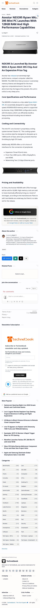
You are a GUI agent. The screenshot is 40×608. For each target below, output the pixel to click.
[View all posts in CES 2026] (29, 469)
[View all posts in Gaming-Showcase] (29, 494)
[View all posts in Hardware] (11, 503)
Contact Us (25, 581)
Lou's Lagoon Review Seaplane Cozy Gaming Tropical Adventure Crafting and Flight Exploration (19, 414)
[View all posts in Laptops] (29, 503)
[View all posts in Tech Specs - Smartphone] (11, 540)
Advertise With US (8, 596)
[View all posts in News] (11, 519)
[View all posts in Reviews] (11, 523)
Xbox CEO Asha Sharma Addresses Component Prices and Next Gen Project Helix (20, 447)
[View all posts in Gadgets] (29, 486)
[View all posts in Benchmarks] (11, 465)
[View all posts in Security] (29, 523)
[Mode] (37, 3)
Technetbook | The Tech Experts (17, 602)
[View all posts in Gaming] (11, 494)
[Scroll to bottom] (36, 600)
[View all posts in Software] (11, 532)
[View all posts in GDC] (11, 498)
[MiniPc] (4, 249)
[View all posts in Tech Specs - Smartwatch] (29, 540)
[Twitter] (10, 570)
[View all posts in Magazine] (29, 507)
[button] (7, 258)
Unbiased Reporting (9, 598)
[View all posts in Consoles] (11, 478)
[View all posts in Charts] (11, 474)
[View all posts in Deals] (11, 482)
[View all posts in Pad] (29, 519)
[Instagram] (6, 570)
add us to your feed (26, 223)
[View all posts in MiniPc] (11, 511)
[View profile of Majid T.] (11, 235)
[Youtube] (13, 570)
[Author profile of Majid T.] (5, 33)
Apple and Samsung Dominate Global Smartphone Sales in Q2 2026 (17, 454)
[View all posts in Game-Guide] (11, 490)
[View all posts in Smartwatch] (29, 527)
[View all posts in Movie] (11, 515)
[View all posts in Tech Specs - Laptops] (29, 536)
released (14, 76)
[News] (3, 9)
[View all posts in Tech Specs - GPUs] (11, 536)
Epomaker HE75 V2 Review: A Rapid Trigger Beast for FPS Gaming (19, 434)
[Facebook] (3, 570)
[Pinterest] (20, 570)
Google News (13, 223)
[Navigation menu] (2, 3)
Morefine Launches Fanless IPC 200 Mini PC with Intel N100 (19, 441)
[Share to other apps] (26, 258)
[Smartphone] (24, 9)
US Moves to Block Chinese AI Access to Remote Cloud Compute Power (21, 421)
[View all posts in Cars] (29, 465)
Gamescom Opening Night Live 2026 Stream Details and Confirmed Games (20, 406)
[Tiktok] (16, 570)
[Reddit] (33, 570)
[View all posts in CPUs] (29, 478)
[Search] (34, 3)
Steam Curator (26, 596)
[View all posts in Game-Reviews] (29, 490)
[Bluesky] (23, 570)
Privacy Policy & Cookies (29, 586)
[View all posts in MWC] (29, 515)
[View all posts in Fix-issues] (11, 486)
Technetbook (29, 244)
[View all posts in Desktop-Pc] (29, 482)
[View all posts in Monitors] (29, 511)
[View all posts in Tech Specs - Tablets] (11, 544)
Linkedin (5, 579)
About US (25, 579)
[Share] (37, 32)
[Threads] (26, 570)
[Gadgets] (35, 9)
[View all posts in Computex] (29, 474)
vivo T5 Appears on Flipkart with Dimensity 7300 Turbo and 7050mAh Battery (19, 428)
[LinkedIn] (30, 570)
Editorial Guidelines (28, 588)
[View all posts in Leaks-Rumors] (11, 507)
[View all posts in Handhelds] (29, 498)
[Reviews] (12, 9)
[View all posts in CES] (11, 469)
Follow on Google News (23, 212)
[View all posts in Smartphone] (11, 527)
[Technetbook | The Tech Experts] (12, 3)
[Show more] (4, 549)
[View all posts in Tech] (29, 532)
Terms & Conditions (28, 583)
